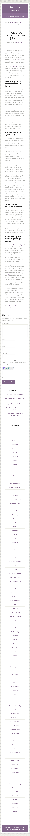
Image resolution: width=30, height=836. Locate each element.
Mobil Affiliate (15, 717)
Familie (15, 534)
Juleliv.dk (15, 66)
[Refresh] (14, 367)
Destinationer (15, 760)
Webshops (15, 795)
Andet (15, 429)
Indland (15, 737)
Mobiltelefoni (15, 713)
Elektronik (15, 807)
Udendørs (15, 448)
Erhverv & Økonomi (15, 503)
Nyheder (15, 526)
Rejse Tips (15, 764)
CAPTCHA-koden (6, 376)
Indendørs (15, 444)
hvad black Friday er (18, 245)
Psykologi (15, 550)
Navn (4, 339)
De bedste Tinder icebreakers (15, 394)
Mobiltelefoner (15, 815)
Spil (15, 468)
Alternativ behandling (15, 616)
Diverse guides (18, 305)
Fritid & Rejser (15, 772)
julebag (18, 59)
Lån (15, 522)
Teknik (15, 472)
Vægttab (15, 639)
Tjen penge (15, 495)
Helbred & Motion (15, 612)
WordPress (17, 829)
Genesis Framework (10, 829)
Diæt (15, 620)
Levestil (9, 307)
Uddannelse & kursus (15, 581)
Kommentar (5, 323)
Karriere (15, 565)
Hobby (15, 643)
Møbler (15, 659)
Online (15, 702)
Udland (15, 748)
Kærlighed (15, 542)
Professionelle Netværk (15, 573)
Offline (15, 698)
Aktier (15, 507)
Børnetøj (15, 799)
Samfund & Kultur (15, 729)
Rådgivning (15, 530)
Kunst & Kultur (15, 671)
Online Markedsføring (15, 706)
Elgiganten (10, 274)
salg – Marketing (15, 577)
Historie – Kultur (15, 733)
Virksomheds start (15, 585)
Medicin (15, 628)
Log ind (22, 829)
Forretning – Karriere (15, 561)
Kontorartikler (15, 518)
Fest (15, 538)
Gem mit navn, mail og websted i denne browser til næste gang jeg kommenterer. (14, 363)
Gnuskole (15, 7)
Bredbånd (15, 803)
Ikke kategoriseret (15, 667)
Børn (15, 437)
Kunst (15, 651)
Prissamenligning (15, 600)
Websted (4, 353)
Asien (15, 756)
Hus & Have (15, 647)
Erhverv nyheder (15, 511)
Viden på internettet (15, 499)
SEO (15, 491)
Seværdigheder (15, 686)
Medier (15, 694)
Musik (15, 682)
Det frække (15, 440)
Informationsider (15, 483)
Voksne (15, 452)
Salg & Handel (15, 725)
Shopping (15, 787)
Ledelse (15, 569)
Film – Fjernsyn (15, 674)
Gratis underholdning (15, 776)
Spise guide (15, 608)
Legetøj (15, 655)
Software (15, 464)
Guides (15, 589)
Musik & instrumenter (15, 780)
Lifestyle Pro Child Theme (18, 827)
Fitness (15, 624)
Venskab (15, 557)
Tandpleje (15, 635)
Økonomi (15, 741)
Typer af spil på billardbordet (15, 404)
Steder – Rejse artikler (15, 752)
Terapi (15, 554)
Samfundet (15, 745)
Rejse (15, 604)
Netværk (15, 460)
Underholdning (15, 768)
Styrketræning (15, 632)
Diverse (15, 476)
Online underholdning (15, 784)
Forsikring (15, 515)
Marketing (15, 690)
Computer (15, 456)
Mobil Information (15, 721)
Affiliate (15, 479)
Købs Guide (15, 596)
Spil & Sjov (15, 791)
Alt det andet (12, 305)
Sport (15, 663)
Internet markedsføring (15, 487)
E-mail (4, 346)
